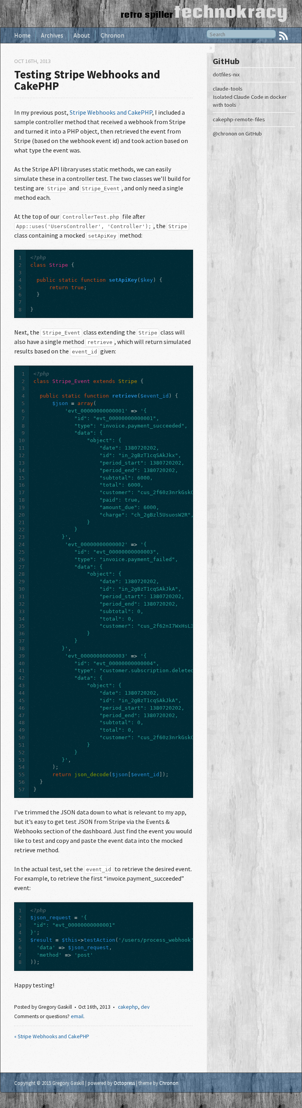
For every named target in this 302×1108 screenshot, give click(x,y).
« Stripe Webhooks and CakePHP (51, 1036)
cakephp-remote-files (239, 119)
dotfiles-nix (226, 74)
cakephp (128, 1007)
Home (22, 35)
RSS (283, 36)
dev (145, 1007)
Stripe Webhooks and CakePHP (111, 112)
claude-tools (228, 88)
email (77, 1016)
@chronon (225, 133)
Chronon (112, 35)
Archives (52, 35)
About (82, 35)
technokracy (231, 12)
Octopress (124, 1083)
